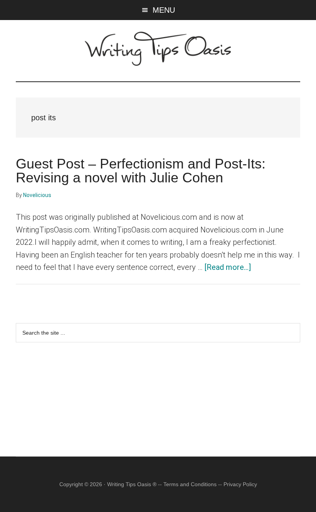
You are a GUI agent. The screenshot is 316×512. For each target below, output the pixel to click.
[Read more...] (228, 267)
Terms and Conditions (190, 484)
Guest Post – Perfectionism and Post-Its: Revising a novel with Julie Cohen (141, 170)
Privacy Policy (240, 484)
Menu (164, 10)
